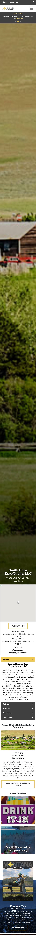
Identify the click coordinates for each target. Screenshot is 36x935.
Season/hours (8, 717)
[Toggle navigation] (31, 8)
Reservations (7, 713)
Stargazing (22, 18)
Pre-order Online (18, 927)
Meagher (21, 758)
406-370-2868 (19, 650)
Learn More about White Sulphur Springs (18, 784)
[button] (18, 602)
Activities (6, 704)
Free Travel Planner (11, 2)
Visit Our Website (18, 626)
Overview (6, 659)
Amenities (6, 708)
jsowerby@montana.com (19, 653)
